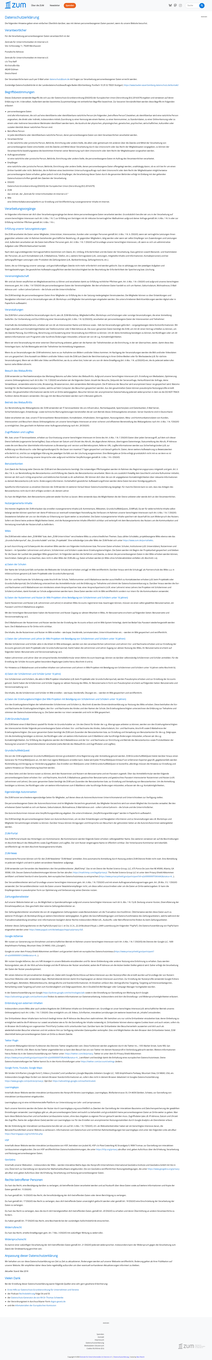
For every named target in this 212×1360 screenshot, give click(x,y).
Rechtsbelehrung (27, 1293)
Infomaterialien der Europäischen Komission (35, 1305)
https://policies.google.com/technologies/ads (64, 992)
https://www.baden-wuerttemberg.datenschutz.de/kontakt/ (151, 85)
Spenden (70, 5)
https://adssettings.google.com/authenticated (26, 996)
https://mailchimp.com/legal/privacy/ (90, 872)
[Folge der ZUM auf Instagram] (180, 5)
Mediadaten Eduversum (94, 1345)
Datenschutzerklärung (95, 1343)
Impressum (99, 1340)
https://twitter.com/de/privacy (79, 1053)
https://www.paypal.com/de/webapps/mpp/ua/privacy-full (56, 929)
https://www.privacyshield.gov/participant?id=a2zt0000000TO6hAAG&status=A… (136, 876)
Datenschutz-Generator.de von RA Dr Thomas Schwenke (37, 1297)
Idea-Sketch (140, 1357)
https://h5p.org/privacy (107, 1149)
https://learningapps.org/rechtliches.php (24, 1133)
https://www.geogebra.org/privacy (163, 1169)
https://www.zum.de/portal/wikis (138, 540)
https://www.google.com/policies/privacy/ (24, 1081)
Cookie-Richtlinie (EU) (95, 1348)
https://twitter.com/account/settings (98, 1061)
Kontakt (101, 1337)
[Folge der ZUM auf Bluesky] (170, 5)
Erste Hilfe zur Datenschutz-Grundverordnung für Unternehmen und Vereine (43, 1289)
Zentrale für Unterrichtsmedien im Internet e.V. (96, 1357)
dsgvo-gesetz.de (58, 1301)
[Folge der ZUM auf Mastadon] (175, 5)
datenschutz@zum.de (59, 79)
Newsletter (55, 5)
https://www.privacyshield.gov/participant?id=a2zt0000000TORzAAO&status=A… (42, 1057)
